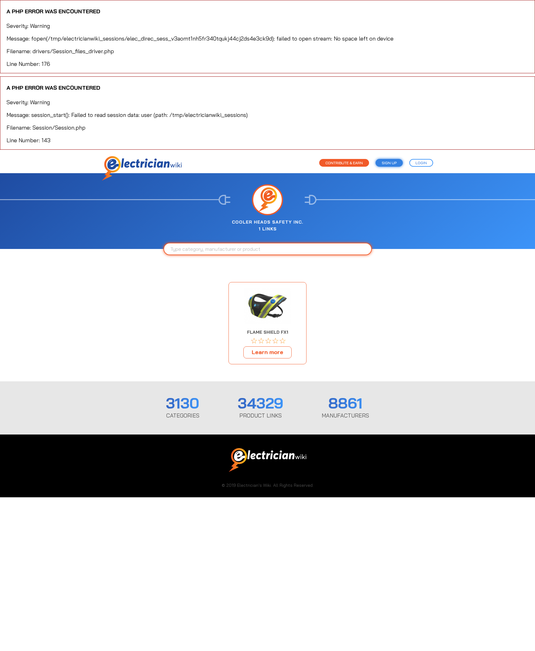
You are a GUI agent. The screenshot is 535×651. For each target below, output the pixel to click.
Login (421, 163)
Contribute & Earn (344, 163)
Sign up (389, 163)
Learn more (267, 352)
